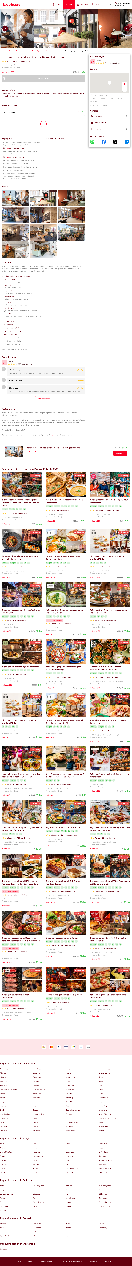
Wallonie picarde (105, 1168)
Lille (34, 1236)
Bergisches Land (6, 1190)
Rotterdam (70, 1126)
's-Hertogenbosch (105, 1069)
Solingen (3, 1210)
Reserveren (120, 453)
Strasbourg (103, 1228)
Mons (68, 1160)
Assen (2, 1098)
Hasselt (36, 1160)
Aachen (3, 1186)
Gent (35, 1148)
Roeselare (103, 1148)
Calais (2, 1232)
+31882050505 (111, 1261)
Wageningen (103, 1106)
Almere (3, 1077)
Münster (102, 1190)
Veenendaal (103, 1098)
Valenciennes (104, 1232)
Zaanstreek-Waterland (107, 1118)
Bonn (2, 1202)
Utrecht (102, 1089)
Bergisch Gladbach (7, 1194)
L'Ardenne (37, 1172)
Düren (35, 1190)
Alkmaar (3, 1073)
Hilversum (70, 1069)
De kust (3, 1172)
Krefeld (68, 1190)
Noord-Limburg (72, 1102)
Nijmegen (69, 1093)
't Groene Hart (38, 1114)
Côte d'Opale (5, 1236)
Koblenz (69, 1186)
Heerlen (36, 1126)
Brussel (3, 1160)
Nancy (68, 1228)
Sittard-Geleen (104, 1073)
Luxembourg (70, 1152)
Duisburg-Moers (39, 1186)
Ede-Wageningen (39, 1089)
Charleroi (3, 1168)
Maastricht (70, 1085)
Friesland (36, 1106)
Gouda (35, 1110)
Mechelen (69, 1156)
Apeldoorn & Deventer (8, 1089)
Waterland (103, 1110)
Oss (67, 1106)
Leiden (68, 1081)
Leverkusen (70, 1198)
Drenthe (36, 1085)
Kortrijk (35, 1168)
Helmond (36, 1130)
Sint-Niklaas (103, 1152)
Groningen (37, 1118)
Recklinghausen (105, 1202)
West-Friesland (105, 1114)
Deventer (36, 1073)
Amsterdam (4, 1085)
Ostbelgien (103, 1144)
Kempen (36, 1164)
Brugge (2, 1156)
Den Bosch (4, 1126)
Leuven (68, 1144)
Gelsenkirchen (38, 1202)
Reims (68, 1236)
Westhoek (103, 1172)
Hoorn (68, 1073)
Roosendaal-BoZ (72, 1122)
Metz (68, 1223)
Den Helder (37, 1069)
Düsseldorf (37, 1194)
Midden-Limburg (72, 1089)
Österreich (4, 1249)
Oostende (69, 1172)
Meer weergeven (43, 398)
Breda (2, 1110)
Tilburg (101, 1077)
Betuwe (3, 1106)
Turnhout (102, 1156)
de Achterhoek (5, 1114)
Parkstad (69, 1114)
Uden (101, 1085)
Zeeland (102, 1122)
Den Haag (3, 1130)
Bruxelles (3, 1164)
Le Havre (36, 1232)
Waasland (102, 1164)
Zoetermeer (103, 1126)
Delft (2, 1122)
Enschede (36, 1098)
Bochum (3, 1198)
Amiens (3, 1223)
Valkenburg (103, 1093)
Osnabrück (103, 1198)
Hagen (35, 1206)
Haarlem (36, 1122)
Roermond (70, 1118)
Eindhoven (37, 1093)
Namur (68, 1164)
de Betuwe (4, 1118)
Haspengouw (38, 1156)
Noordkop (69, 1098)
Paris (68, 1232)
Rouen (101, 1223)
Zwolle (101, 1130)
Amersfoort (4, 1081)
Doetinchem (37, 1077)
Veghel (101, 1102)
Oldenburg (103, 1194)
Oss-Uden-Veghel (73, 1110)
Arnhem (3, 1093)
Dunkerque (37, 1223)
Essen (35, 1198)
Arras (2, 1228)
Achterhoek (4, 1069)
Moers (68, 1202)
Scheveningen (71, 1130)
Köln (67, 1194)
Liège (68, 1148)
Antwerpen (4, 1148)
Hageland (36, 1152)
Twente (102, 1081)
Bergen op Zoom (6, 1102)
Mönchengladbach (105, 1186)
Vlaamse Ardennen (106, 1160)
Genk (35, 1144)
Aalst (2, 1144)
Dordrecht (37, 1081)
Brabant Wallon (6, 1152)
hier (7, 148)
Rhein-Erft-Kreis (105, 1206)
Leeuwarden (70, 1077)
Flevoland (36, 1102)
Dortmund (4, 1206)
